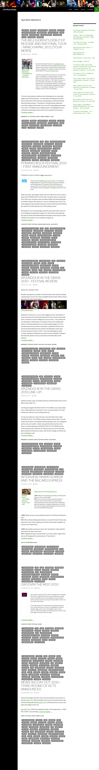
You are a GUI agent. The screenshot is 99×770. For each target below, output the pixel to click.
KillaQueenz (45, 574)
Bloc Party (42, 658)
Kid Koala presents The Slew (31, 574)
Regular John (45, 674)
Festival (35, 224)
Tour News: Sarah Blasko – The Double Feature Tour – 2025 (82, 112)
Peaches (62, 672)
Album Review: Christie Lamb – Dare (84, 58)
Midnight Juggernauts (56, 670)
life (45, 344)
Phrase (25, 674)
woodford (43, 272)
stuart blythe (48, 474)
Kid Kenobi (26, 267)
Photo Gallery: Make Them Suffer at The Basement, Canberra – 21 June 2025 (84, 80)
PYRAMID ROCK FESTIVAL (46, 181)
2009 (45, 656)
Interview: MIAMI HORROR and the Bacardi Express (42, 478)
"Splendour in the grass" (30, 260)
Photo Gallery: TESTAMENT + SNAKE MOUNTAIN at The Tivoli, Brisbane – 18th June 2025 (83, 106)
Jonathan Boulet (47, 381)
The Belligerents (46, 34)
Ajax (42, 567)
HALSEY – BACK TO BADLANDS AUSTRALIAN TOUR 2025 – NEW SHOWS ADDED (83, 37)
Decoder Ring (34, 663)
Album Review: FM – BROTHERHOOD (79, 53)
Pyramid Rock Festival (29, 155)
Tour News (32, 37)
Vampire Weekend (28, 581)
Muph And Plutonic (57, 576)
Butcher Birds (27, 660)
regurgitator (34, 34)
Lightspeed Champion (44, 148)
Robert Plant (38, 474)
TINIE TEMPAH (42, 157)
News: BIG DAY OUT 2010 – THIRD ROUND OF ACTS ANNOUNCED (41, 685)
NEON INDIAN (26, 153)
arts (58, 656)
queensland (26, 270)
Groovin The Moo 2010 (39, 584)
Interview (90, 9)
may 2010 (35, 576)
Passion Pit (55, 267)
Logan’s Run (59, 471)
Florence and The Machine (30, 265)
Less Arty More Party (29, 32)
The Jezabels (57, 34)
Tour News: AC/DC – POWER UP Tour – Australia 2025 (83, 74)
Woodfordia (54, 272)
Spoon (45, 579)
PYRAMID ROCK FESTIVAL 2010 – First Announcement (44, 164)
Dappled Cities (43, 30)
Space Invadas (36, 579)
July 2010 (55, 265)
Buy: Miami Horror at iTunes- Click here (26, 501)
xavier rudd (55, 160)
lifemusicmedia (49, 471)
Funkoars (46, 569)
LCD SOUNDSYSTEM (40, 383)
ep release (53, 30)
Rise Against (55, 674)
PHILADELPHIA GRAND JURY (48, 153)
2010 (42, 141)
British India (59, 567)
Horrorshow (47, 146)
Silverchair (26, 579)
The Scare (37, 679)
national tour (53, 32)
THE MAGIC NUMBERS (59, 270)
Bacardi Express (52, 491)
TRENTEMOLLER (53, 157)
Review (76, 9)
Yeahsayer (26, 274)
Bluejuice (51, 658)
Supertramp (59, 474)
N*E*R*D (54, 150)
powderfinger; (33, 674)
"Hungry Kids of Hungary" (30, 141)
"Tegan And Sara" (28, 567)
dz (52, 663)
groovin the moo (28, 572)
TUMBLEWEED (26, 160)
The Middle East (27, 679)
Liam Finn (33, 148)
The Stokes (34, 272)
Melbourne (42, 224)
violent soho (45, 160)
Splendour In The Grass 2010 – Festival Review (41, 279)
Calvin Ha (49, 660)
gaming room (39, 469)
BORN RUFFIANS (38, 144)
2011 (47, 141)
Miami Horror (42, 32)
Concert (33, 116)
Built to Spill (49, 144)
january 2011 (57, 146)
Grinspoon (55, 569)
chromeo (59, 144)
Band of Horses (27, 263)
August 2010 (61, 260)
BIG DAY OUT (28, 700)
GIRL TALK (25, 665)
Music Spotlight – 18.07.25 (81, 61)
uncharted (46, 679)
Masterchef (34, 267)
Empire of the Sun (28, 569)
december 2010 (27, 146)
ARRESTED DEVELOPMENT (58, 141)
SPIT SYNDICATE (56, 155)
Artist (23, 542)
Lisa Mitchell (26, 576)
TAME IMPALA (35, 677)
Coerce (25, 663)
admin (35, 54)
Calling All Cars (38, 660)
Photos (83, 9)
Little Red (57, 148)
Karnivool (55, 665)
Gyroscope (37, 146)
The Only (52, 579)
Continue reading (27, 112)
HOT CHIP (36, 381)
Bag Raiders (49, 567)
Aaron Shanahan (28, 467)
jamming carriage (36, 471)
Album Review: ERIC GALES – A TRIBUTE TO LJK (82, 48)
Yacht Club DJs (39, 581)
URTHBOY (40, 37)
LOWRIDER (25, 150)
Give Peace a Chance (52, 469)
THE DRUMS (48, 270)
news (62, 32)
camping (37, 263)
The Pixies (25, 272)
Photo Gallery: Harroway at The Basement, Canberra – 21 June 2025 (84, 100)
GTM (61, 469)
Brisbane (33, 30)
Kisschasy (55, 574)
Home (70, 9)
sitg (40, 270)
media (24, 670)
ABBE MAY (52, 656)
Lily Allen (50, 667)
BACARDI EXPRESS (40, 467)
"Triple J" (39, 656)
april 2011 (25, 30)
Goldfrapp (57, 378)
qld (62, 267)
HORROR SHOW (27, 381)
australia (26, 658)
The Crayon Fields (57, 677)
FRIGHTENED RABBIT (46, 378)
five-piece (61, 30)
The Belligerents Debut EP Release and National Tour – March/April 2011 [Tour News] (43, 45)
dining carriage (27, 469)
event (29, 224)
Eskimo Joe (59, 663)
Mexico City (32, 670)
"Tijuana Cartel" (45, 260)
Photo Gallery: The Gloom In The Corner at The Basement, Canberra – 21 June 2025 (84, 94)
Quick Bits (54, 224)
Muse (24, 672)
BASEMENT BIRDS (27, 144)
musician (37, 672)
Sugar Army (26, 677)
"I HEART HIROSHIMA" (28, 656)
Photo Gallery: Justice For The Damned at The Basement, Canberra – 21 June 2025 (84, 87)
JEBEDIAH (25, 148)
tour (24, 37)
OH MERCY (35, 153)
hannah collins (45, 265)
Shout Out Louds (44, 155)
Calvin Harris (58, 660)
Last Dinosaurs (27, 383)
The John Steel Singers (29, 157)
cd (28, 116)
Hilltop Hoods (44, 665)
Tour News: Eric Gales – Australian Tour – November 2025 (83, 43)
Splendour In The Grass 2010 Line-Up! (41, 390)
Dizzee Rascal (45, 663)
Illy (37, 572)
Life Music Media (9, 9)
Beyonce (33, 658)
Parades (25, 34)
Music (38, 116)
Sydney (47, 116)
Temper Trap (46, 677)
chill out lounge (53, 467)
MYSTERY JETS (46, 150)
